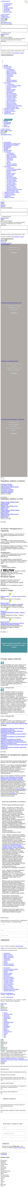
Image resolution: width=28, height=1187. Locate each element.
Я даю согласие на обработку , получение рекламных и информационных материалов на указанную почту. (14, 948)
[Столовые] (4, 489)
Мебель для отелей (11, 72)
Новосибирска (5, 778)
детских (15, 847)
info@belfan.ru (9, 997)
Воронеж (6, 1025)
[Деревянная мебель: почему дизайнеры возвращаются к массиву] (14, 729)
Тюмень (6, 1021)
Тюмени (9, 779)
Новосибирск (7, 1016)
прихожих (11, 848)
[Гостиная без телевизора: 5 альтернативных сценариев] (14, 735)
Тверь (5, 1034)
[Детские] (3, 488)
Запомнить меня (6, 33)
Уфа (5, 1037)
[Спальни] (4, 484)
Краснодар (6, 1015)
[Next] (8, 494)
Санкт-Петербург (8, 1014)
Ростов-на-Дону (8, 1031)
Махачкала (6, 1030)
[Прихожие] (4, 491)
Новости (9, 78)
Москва (5, 1012)
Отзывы (6, 6)
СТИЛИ (6, 121)
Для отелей (6, 10)
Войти (2, 35)
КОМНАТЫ (8, 119)
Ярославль (6, 1023)
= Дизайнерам (7, 112)
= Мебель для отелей (9, 113)
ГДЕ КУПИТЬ (7, 142)
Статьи (8, 77)
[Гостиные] (4, 485)
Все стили (3, 521)
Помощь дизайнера (11, 86)
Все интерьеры (4, 588)
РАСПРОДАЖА (8, 66)
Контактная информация (7, 993)
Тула (5, 1035)
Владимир (6, 1027)
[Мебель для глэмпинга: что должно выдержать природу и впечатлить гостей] (14, 740)
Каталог (3, 202)
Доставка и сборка (8, 7)
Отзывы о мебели (11, 89)
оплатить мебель (20, 789)
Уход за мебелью (11, 101)
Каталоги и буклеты (12, 104)
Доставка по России (12, 97)
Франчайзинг (10, 76)
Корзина (9, 88)
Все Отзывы (3, 719)
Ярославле (20, 779)
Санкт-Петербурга (11, 777)
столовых (4, 847)
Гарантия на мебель (12, 100)
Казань (5, 1029)
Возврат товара (10, 90)
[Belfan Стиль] (14, 506)
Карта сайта (4, 1003)
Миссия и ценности (12, 80)
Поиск (2, 203)
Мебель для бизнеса (12, 73)
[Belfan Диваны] (14, 511)
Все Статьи (3, 751)
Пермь (5, 1019)
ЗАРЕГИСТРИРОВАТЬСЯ (7, 55)
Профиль (3, 206)
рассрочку (12, 793)
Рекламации (10, 92)
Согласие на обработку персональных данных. (12, 1059)
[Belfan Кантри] (14, 515)
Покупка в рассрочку (12, 95)
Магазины (3, 205)
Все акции (3, 631)
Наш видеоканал (11, 70)
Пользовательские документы (14, 105)
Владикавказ (7, 1026)
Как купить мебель (11, 93)
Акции (5, 125)
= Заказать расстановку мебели (11, 108)
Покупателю (7, 5)
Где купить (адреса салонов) (14, 85)
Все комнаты (4, 497)
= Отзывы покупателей (9, 111)
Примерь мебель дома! (12, 107)
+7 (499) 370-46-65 (5, 129)
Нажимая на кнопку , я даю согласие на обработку (13, 51)
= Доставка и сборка (9, 109)
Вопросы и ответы (11, 103)
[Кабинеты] (4, 492)
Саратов (6, 1033)
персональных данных (18, 52)
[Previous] (3, 494)
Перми (14, 779)
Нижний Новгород (8, 1022)
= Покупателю (7, 82)
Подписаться (6, 1143)
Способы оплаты (11, 99)
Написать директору (6, 723)
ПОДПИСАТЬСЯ (5, 940)
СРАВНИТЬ (4, 1154)
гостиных (18, 845)
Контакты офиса (8, 11)
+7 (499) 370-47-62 (5, 1)
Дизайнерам (7, 9)
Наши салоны (4, 130)
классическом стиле (15, 844)
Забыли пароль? (5, 34)
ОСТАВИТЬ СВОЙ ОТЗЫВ (19, 723)
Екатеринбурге (13, 778)
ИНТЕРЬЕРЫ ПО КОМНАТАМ (12, 143)
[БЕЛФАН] (8, 57)
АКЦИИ (6, 65)
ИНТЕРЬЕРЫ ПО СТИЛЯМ (11, 145)
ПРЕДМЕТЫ (7, 123)
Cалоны (10, 130)
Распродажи (7, 126)
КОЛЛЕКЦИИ (7, 122)
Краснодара (19, 777)
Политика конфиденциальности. (9, 1058)
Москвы (3, 777)
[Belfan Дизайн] (14, 502)
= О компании (7, 68)
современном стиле (7, 845)
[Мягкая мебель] (5, 487)
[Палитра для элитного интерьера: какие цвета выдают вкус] (14, 746)
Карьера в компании (12, 81)
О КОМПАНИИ (8, 3)
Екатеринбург (7, 1018)
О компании (7, 953)
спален (10, 847)
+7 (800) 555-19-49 (10, 994)
